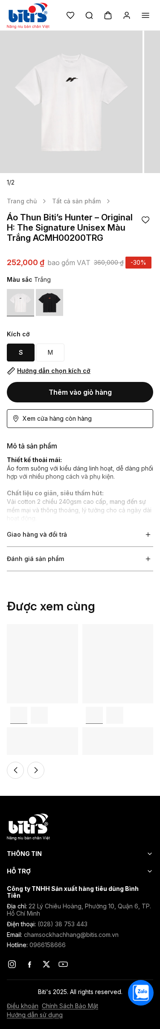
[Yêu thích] (70, 15)
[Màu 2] (39, 715)
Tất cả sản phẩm (76, 201)
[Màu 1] (20, 302)
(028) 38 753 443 (62, 924)
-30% (138, 262)
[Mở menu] (145, 15)
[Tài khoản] (126, 15)
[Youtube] (63, 964)
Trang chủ (22, 201)
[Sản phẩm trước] (15, 770)
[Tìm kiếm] (89, 15)
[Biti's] (80, 826)
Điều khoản (22, 1006)
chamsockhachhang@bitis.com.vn (71, 934)
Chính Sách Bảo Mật (70, 1006)
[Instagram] (12, 964)
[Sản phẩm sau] (35, 770)
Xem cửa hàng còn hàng (57, 418)
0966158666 (47, 944)
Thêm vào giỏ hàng (80, 392)
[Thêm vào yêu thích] (145, 220)
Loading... (20, 628)
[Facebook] (29, 964)
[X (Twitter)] (46, 964)
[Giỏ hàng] (108, 15)
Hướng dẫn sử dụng (35, 1015)
